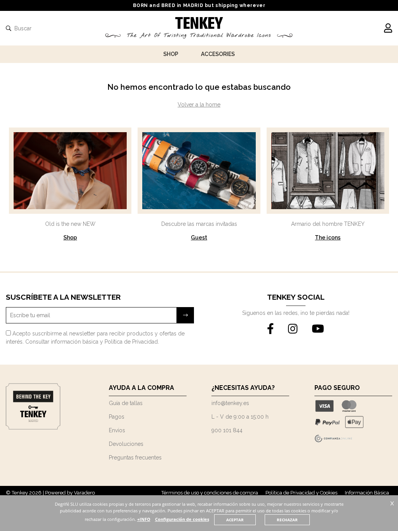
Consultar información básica (61, 342)
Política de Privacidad (131, 342)
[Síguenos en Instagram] (293, 329)
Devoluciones (126, 444)
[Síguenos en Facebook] (270, 329)
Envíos (117, 430)
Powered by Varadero (70, 493)
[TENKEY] (199, 24)
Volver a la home (199, 104)
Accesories (218, 54)
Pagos (116, 417)
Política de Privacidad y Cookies (301, 493)
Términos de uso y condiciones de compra (209, 493)
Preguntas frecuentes (135, 457)
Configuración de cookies (182, 519)
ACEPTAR (235, 519)
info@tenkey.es (230, 403)
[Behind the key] (33, 427)
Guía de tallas (126, 403)
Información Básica (367, 493)
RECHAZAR (287, 519)
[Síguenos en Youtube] (318, 329)
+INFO (143, 519)
